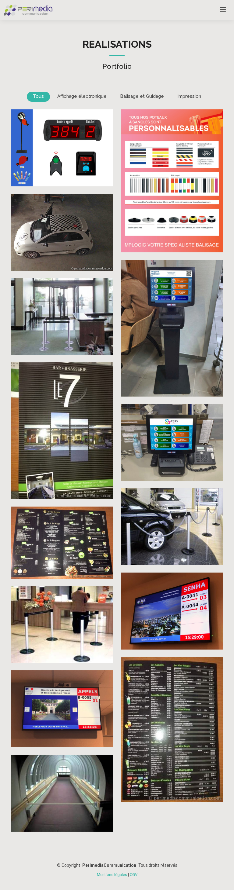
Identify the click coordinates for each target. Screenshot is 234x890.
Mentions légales (112, 874)
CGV (133, 874)
